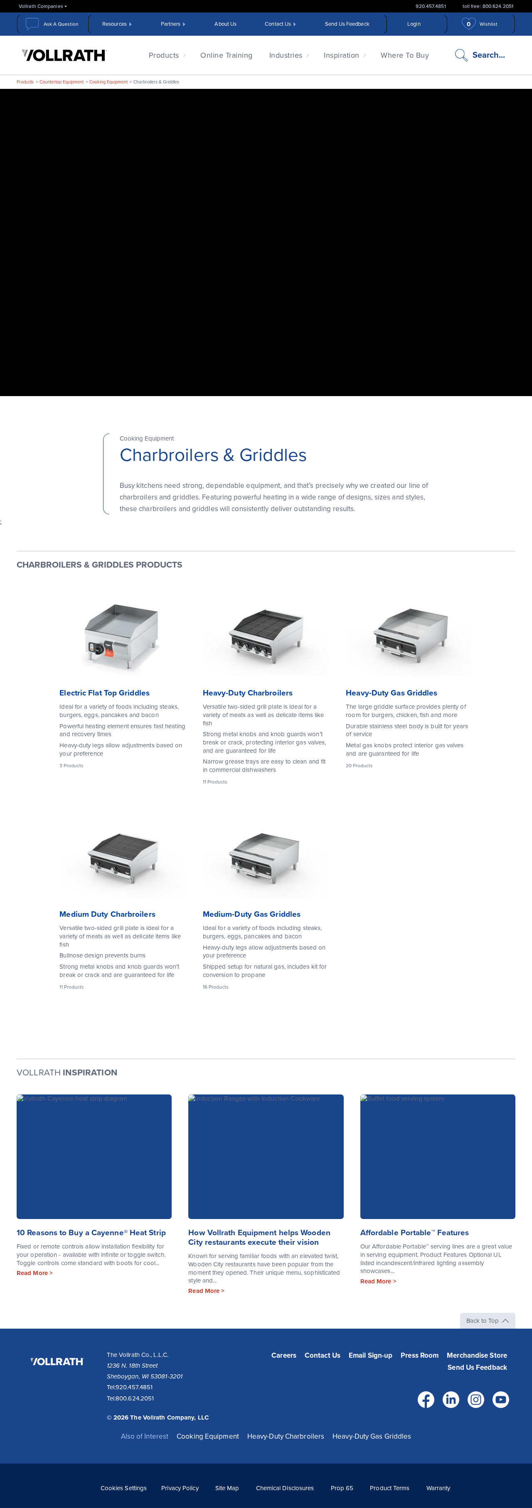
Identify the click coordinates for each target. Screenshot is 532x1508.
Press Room (419, 1355)
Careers (283, 1355)
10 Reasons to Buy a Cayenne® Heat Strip (91, 1232)
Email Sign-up (370, 1355)
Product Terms (389, 1488)
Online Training (226, 55)
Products (164, 55)
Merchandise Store (477, 1355)
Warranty (438, 1488)
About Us (225, 24)
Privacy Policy (179, 1488)
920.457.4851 (431, 6)
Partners (171, 24)
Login (414, 24)
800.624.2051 (135, 1398)
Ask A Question (61, 24)
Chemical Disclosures (285, 1488)
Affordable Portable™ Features (414, 1232)
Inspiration (342, 55)
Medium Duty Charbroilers (107, 914)
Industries (286, 55)
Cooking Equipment (108, 82)
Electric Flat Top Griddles (104, 693)
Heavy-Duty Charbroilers (248, 693)
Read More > (35, 1273)
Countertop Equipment (61, 82)
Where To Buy (405, 55)
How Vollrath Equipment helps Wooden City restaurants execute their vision (259, 1237)
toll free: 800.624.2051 (488, 6)
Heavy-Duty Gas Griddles (391, 693)
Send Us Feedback (347, 24)
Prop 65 (342, 1488)
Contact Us (278, 24)
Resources (114, 24)
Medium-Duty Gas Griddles (251, 914)
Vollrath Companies (41, 6)
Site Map (227, 1488)
